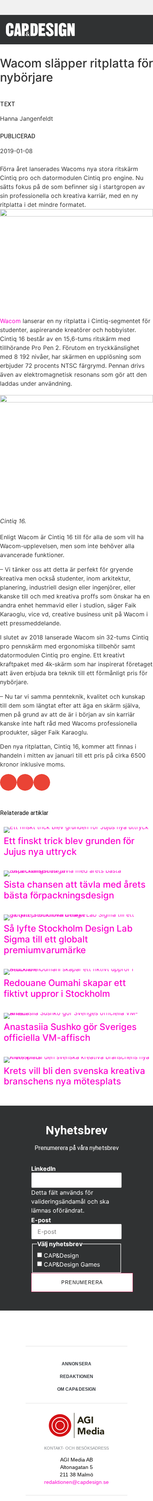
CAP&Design (61, 1255)
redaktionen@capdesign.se (76, 1482)
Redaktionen (76, 1376)
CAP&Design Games (72, 1264)
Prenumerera (82, 1282)
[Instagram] (76, 1329)
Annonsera (76, 1363)
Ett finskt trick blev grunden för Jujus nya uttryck (69, 846)
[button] (138, 29)
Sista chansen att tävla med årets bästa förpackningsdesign (75, 890)
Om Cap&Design (76, 1389)
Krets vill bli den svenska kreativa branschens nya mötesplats (74, 1076)
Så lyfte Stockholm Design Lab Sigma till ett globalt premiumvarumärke (68, 939)
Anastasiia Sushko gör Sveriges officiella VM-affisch (70, 1032)
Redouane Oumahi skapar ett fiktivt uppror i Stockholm (65, 988)
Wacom (10, 321)
